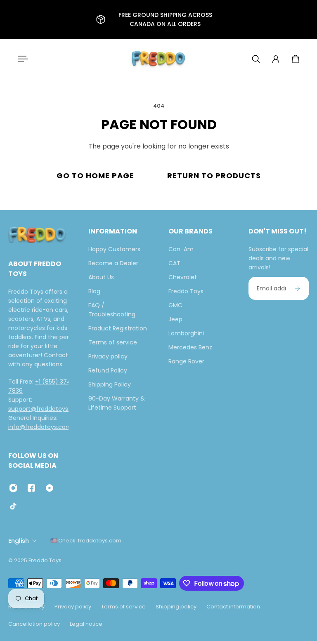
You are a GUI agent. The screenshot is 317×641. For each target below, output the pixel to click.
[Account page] (276, 59)
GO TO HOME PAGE (95, 175)
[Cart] (295, 59)
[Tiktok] (13, 506)
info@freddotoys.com (40, 426)
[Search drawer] (256, 59)
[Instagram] (13, 488)
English (18, 541)
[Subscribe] (297, 288)
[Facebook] (31, 488)
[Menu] (21, 59)
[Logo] (158, 59)
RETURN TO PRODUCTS (214, 175)
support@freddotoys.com (45, 408)
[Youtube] (49, 488)
